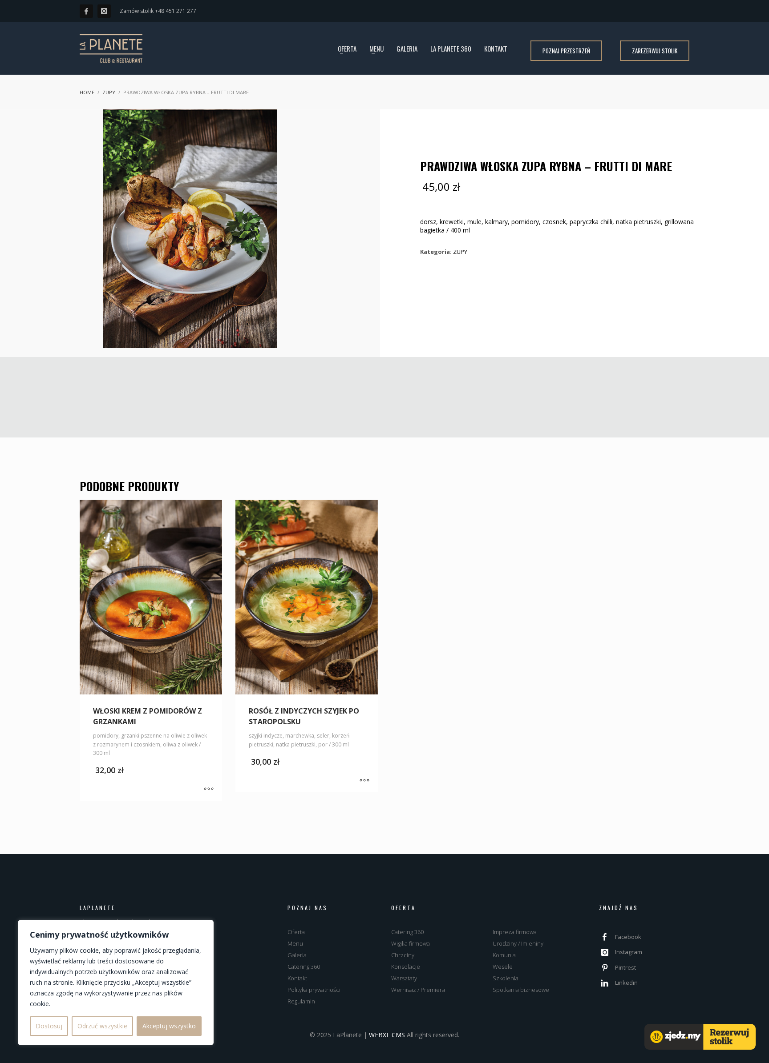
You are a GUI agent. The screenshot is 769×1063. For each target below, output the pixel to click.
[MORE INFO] (209, 789)
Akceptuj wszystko (169, 1026)
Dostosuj (49, 1026)
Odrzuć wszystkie (102, 1026)
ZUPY (460, 252)
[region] (116, 982)
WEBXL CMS (387, 1035)
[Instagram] (104, 11)
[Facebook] (86, 11)
